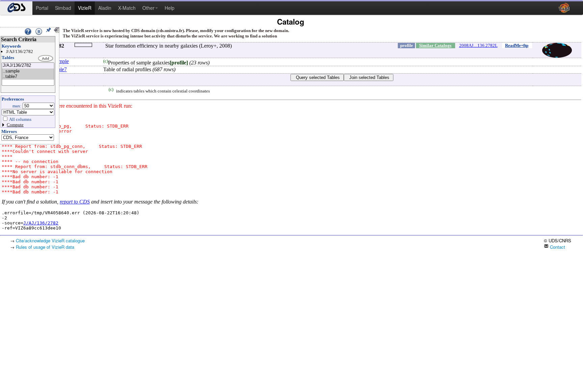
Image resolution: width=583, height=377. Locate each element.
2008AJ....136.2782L (478, 45)
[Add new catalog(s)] (45, 58)
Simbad (63, 7)
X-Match (127, 7)
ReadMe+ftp (516, 45)
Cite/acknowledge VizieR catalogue (50, 240)
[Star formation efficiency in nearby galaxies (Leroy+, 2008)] (28, 66)
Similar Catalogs (435, 45)
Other (148, 7)
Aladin (104, 7)
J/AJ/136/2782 (40, 222)
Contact (557, 247)
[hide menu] (56, 30)
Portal (42, 7)
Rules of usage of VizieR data (45, 247)
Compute (15, 124)
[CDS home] (16, 8)
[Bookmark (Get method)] (39, 31)
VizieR (84, 7)
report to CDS (75, 202)
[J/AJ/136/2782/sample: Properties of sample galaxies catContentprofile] (28, 71)
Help (169, 7)
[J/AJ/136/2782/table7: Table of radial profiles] (28, 77)
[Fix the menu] (48, 30)
